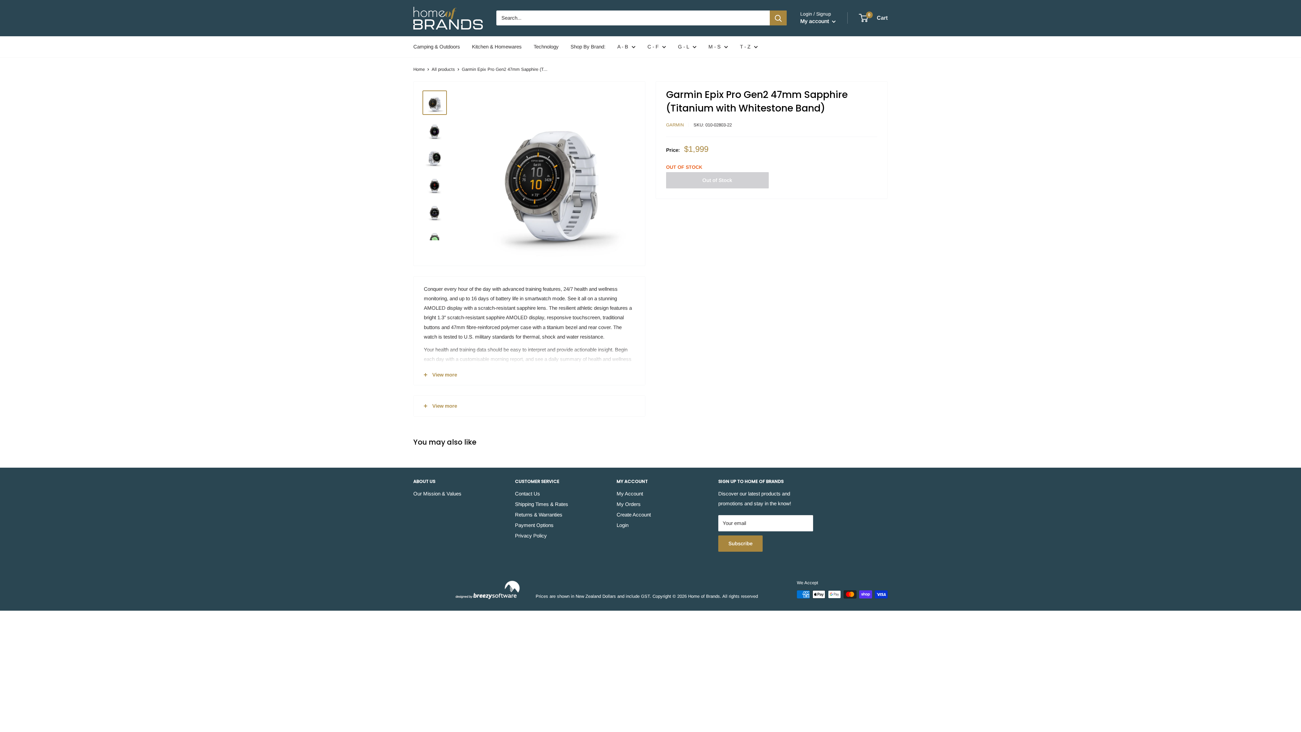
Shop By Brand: (588, 46)
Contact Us (527, 493)
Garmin (675, 124)
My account (815, 21)
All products (443, 69)
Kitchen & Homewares (497, 46)
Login (622, 525)
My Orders (629, 504)
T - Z (745, 46)
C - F (653, 46)
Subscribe (740, 543)
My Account (630, 493)
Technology (546, 46)
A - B (622, 46)
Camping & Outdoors (436, 46)
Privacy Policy (531, 535)
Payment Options (534, 525)
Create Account (634, 514)
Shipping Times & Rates (541, 504)
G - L (683, 46)
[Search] (778, 18)
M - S (714, 46)
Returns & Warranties (538, 514)
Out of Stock (717, 180)
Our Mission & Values (437, 493)
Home (419, 69)
